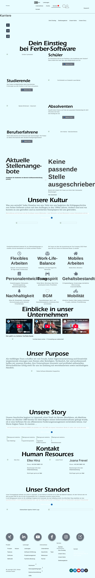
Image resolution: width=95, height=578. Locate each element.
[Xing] (71, 570)
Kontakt (38, 9)
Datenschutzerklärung (35, 572)
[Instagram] (86, 570)
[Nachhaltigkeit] (19, 291)
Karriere (55, 6)
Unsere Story (62, 553)
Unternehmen (39, 6)
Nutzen (17, 548)
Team (52, 552)
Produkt (38, 2)
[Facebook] (82, 570)
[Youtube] (79, 570)
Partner (43, 558)
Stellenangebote (62, 560)
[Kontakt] (8, 31)
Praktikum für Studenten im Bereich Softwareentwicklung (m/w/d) (24, 178)
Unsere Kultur (62, 557)
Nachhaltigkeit (20, 295)
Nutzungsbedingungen (35, 568)
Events (48, 6)
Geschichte (44, 552)
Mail (41, 473)
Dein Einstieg (62, 550)
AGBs (30, 575)
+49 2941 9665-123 (37, 464)
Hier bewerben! (52, 194)
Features (9, 552)
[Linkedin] (75, 570)
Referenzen (44, 555)
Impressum (32, 565)
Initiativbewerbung (32, 469)
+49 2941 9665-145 (79, 464)
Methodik (10, 558)
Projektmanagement (30, 555)
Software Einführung (30, 552)
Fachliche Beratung (29, 558)
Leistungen (46, 2)
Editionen (10, 555)
